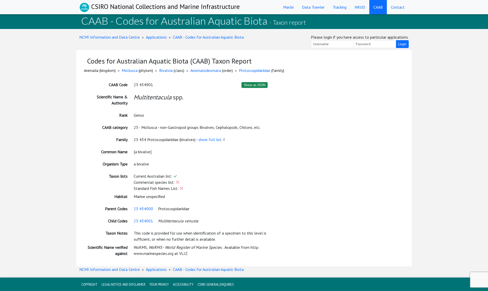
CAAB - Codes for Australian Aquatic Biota (208, 37)
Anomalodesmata (205, 70)
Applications (156, 37)
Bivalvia (166, 70)
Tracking (339, 7)
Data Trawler (313, 7)
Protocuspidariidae (254, 70)
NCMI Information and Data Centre (109, 37)
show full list (210, 139)
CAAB (378, 7)
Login (402, 44)
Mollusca (130, 70)
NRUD (360, 7)
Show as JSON (254, 85)
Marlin (288, 7)
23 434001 (143, 220)
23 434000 (143, 208)
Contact (398, 7)
